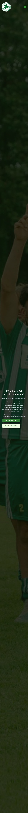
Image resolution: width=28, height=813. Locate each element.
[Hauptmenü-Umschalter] (25, 7)
